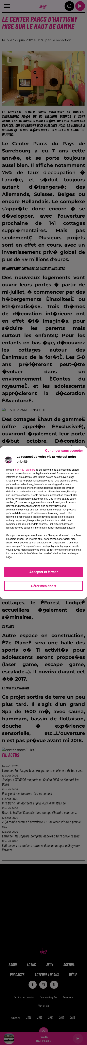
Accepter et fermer (43, 571)
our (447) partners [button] (25, 469)
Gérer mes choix (43, 585)
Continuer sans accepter (64, 450)
